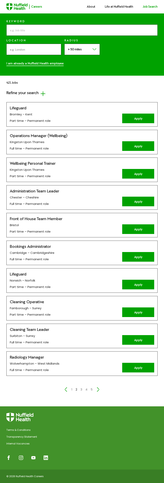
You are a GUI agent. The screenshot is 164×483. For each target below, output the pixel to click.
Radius (71, 40)
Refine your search (22, 92)
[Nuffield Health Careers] (19, 417)
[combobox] (33, 49)
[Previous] (65, 389)
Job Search (150, 6)
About (91, 6)
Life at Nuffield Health (119, 6)
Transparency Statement (21, 436)
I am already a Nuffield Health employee (35, 63)
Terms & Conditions (18, 430)
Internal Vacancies (18, 443)
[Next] (98, 389)
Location (16, 40)
